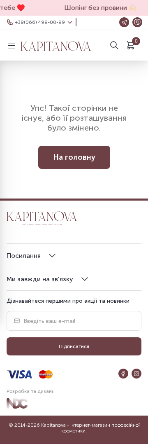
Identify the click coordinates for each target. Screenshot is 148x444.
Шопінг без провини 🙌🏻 (98, 8)
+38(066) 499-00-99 (40, 22)
